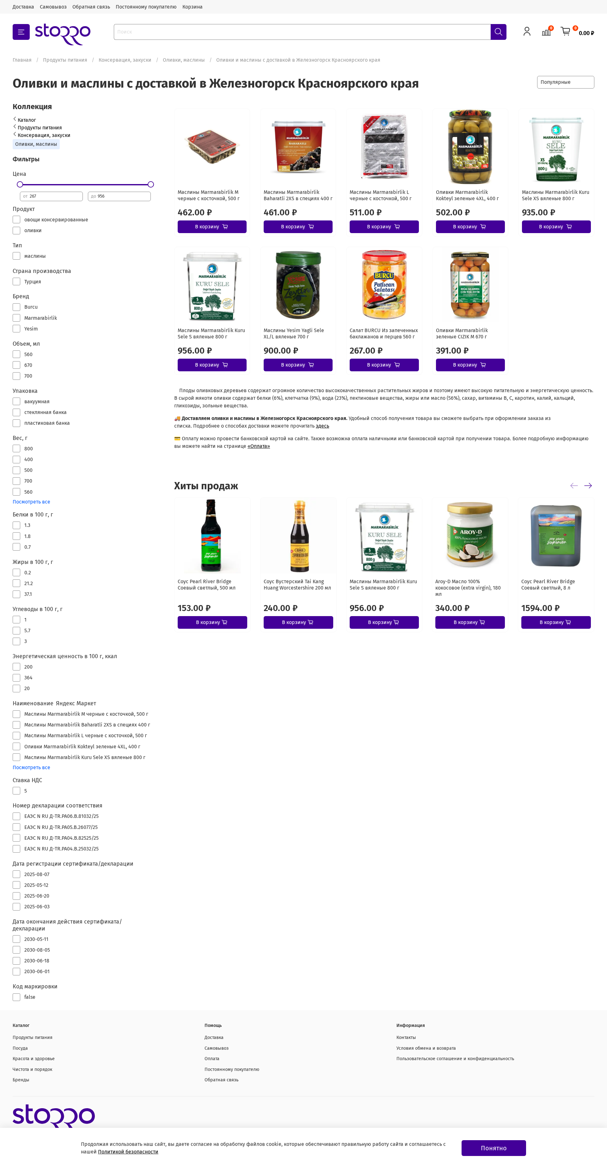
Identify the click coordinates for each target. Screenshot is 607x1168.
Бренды (21, 1080)
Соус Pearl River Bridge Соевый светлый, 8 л (548, 584)
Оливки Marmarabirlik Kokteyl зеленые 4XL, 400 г (467, 195)
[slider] (20, 184)
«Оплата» (259, 446)
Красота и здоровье (34, 1058)
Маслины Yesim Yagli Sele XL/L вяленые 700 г (294, 333)
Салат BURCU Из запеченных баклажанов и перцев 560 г (384, 333)
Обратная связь (91, 7)
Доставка (23, 7)
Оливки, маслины (184, 60)
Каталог (27, 120)
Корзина (192, 7)
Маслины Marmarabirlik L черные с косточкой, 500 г (381, 195)
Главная (22, 60)
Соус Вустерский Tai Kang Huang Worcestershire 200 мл (297, 584)
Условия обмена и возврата (426, 1048)
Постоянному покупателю (146, 7)
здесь (322, 426)
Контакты (406, 1037)
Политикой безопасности (128, 1152)
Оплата (212, 1058)
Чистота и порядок (32, 1069)
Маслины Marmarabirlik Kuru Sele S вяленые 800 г (211, 333)
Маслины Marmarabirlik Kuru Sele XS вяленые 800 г (555, 195)
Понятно (494, 1148)
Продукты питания (65, 60)
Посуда (20, 1048)
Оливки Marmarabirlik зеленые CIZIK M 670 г (462, 333)
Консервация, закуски (125, 60)
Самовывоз (53, 7)
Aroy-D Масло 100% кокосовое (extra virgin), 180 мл (468, 587)
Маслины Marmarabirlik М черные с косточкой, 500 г (209, 195)
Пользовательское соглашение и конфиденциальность (455, 1058)
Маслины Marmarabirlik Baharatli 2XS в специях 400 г (298, 195)
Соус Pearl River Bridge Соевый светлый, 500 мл (207, 584)
